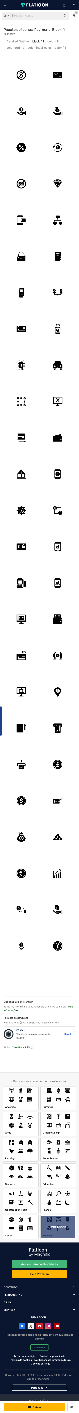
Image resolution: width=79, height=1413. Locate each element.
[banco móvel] (21, 220)
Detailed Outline (17, 41)
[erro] (57, 401)
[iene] (57, 946)
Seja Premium (39, 1274)
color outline (15, 47)
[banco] (21, 474)
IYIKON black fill (21, 1047)
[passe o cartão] (21, 329)
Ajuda (8, 1302)
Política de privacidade (52, 1356)
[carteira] (57, 619)
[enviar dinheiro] (57, 329)
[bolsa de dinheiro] (21, 837)
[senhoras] (21, 256)
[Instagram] (48, 1326)
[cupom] (21, 147)
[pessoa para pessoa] (57, 220)
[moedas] (57, 256)
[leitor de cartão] (21, 292)
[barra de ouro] (57, 837)
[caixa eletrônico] (57, 691)
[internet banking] (21, 691)
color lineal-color (39, 47)
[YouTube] (57, 1326)
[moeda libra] (57, 764)
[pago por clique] (21, 909)
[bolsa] (57, 438)
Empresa (9, 1309)
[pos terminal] (21, 583)
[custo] (21, 510)
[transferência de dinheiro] (57, 147)
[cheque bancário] (21, 438)
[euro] (21, 873)
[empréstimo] (57, 111)
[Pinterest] (39, 1326)
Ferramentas (13, 1294)
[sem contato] (21, 655)
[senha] (57, 546)
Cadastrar (39, 1347)
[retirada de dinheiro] (57, 728)
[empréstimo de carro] (57, 365)
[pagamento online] (21, 619)
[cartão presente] (57, 75)
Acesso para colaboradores (39, 1264)
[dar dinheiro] (21, 111)
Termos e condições (25, 1356)
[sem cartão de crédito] (21, 183)
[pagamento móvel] (57, 474)
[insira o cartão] (21, 764)
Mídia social (39, 1317)
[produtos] (57, 909)
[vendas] (57, 873)
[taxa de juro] (57, 655)
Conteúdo (10, 1287)
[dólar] (21, 800)
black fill (38, 41)
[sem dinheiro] (21, 75)
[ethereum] (21, 946)
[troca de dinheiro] (57, 510)
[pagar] (57, 800)
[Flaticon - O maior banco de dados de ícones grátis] (34, 5)
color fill (53, 41)
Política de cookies (21, 1359)
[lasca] (21, 365)
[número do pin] (57, 583)
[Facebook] (22, 1326)
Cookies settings (40, 1363)
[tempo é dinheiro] (57, 292)
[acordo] (21, 728)
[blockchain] (21, 401)
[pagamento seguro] (21, 546)
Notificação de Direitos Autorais (52, 1359)
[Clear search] (57, 16)
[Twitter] (31, 1326)
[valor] (57, 183)
